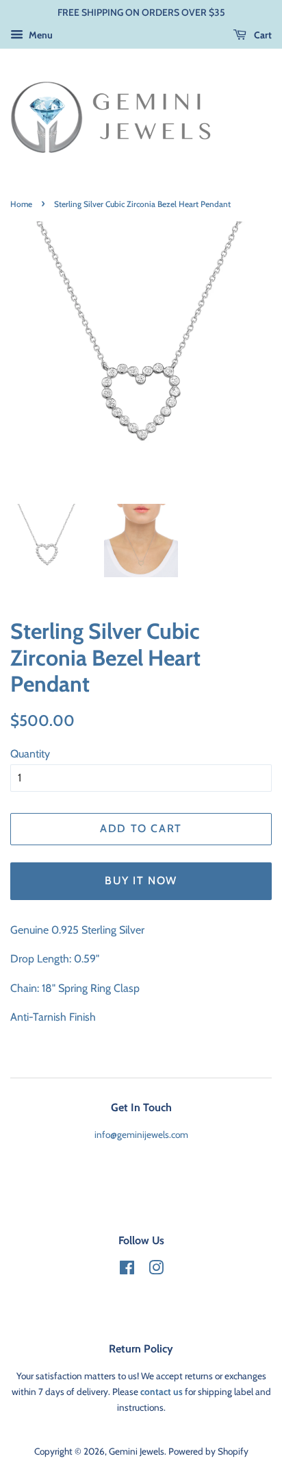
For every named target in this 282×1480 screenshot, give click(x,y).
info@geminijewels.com (141, 1134)
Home (21, 204)
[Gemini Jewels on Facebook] (127, 1270)
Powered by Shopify (208, 1451)
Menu (40, 35)
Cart (262, 35)
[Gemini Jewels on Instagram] (156, 1270)
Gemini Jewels (136, 1451)
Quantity (30, 753)
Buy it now (141, 880)
